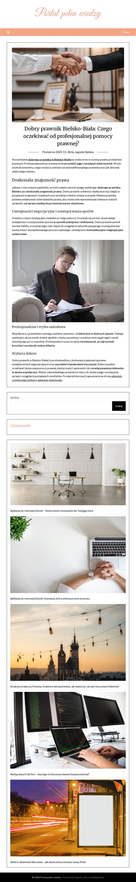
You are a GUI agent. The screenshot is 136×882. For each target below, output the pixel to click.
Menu (126, 32)
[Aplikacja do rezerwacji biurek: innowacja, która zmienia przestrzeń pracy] (68, 555)
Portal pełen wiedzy (68, 13)
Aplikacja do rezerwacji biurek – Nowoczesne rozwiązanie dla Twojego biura (51, 510)
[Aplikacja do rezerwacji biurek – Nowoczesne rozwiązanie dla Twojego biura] (68, 474)
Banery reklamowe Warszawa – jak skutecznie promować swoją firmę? (48, 862)
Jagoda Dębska (84, 152)
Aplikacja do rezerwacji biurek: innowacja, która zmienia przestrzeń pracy (50, 598)
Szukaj (14, 397)
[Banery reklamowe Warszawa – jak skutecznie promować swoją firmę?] (68, 819)
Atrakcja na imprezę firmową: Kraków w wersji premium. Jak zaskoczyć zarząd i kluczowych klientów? (64, 686)
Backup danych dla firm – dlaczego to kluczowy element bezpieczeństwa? (49, 774)
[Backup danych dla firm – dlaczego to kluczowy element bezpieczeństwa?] (68, 731)
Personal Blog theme (93, 877)
